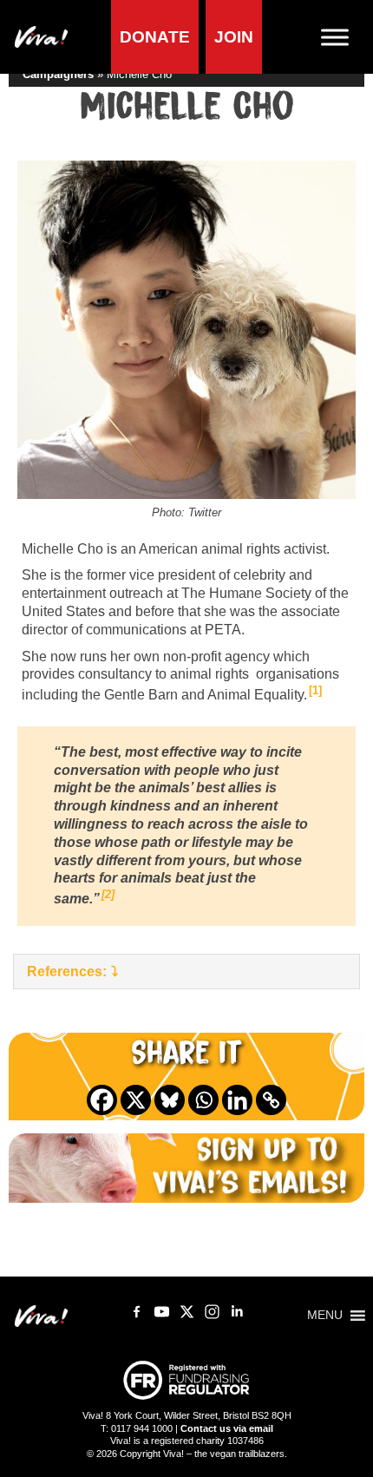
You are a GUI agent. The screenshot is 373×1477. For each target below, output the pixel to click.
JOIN (233, 37)
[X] (136, 1100)
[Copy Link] (271, 1100)
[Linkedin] (237, 1100)
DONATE (155, 37)
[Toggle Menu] (342, 37)
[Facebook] (102, 1100)
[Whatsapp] (203, 1100)
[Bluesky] (169, 1100)
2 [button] (108, 894)
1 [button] (315, 690)
